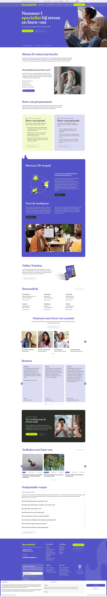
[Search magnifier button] (84, 1)
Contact (67, 1)
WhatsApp (24, 1)
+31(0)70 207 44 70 (34, 1)
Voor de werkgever (47, 1)
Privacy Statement (9, 594)
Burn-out (62, 565)
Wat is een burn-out (51, 4)
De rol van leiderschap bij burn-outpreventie (74, 475)
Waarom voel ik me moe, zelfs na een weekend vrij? (53, 475)
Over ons (55, 1)
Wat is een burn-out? (31, 497)
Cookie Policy (4, 594)
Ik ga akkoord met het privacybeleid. (31, 575)
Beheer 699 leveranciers (91, 594)
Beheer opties (95, 588)
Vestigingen (61, 1)
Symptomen (59, 4)
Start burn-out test (69, 4)
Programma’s (41, 4)
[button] (22, 342)
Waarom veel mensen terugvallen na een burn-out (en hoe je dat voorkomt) (32, 476)
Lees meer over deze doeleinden (100, 594)
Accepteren (96, 585)
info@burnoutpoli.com (27, 551)
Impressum (14, 594)
